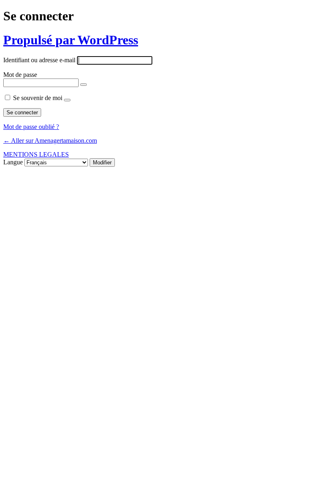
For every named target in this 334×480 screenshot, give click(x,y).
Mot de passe (20, 74)
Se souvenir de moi (37, 97)
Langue (13, 162)
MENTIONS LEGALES (36, 154)
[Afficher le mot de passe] (83, 84)
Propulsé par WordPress (70, 40)
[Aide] (67, 100)
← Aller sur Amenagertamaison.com (50, 140)
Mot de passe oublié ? (31, 126)
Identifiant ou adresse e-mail (39, 60)
